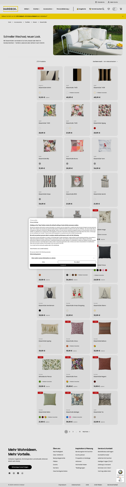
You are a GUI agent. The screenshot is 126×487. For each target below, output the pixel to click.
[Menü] (123, 470)
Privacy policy (33, 220)
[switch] (120, 480)
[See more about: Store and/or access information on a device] (94, 258)
